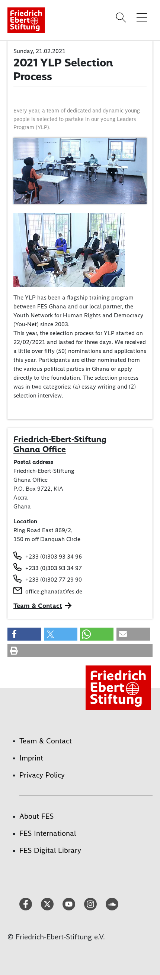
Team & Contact (37, 606)
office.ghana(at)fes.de (53, 591)
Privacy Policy (42, 774)
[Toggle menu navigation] (142, 17)
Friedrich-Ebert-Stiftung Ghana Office (59, 444)
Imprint (31, 757)
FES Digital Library (50, 850)
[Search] (122, 17)
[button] (24, 634)
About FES (36, 816)
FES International (47, 833)
